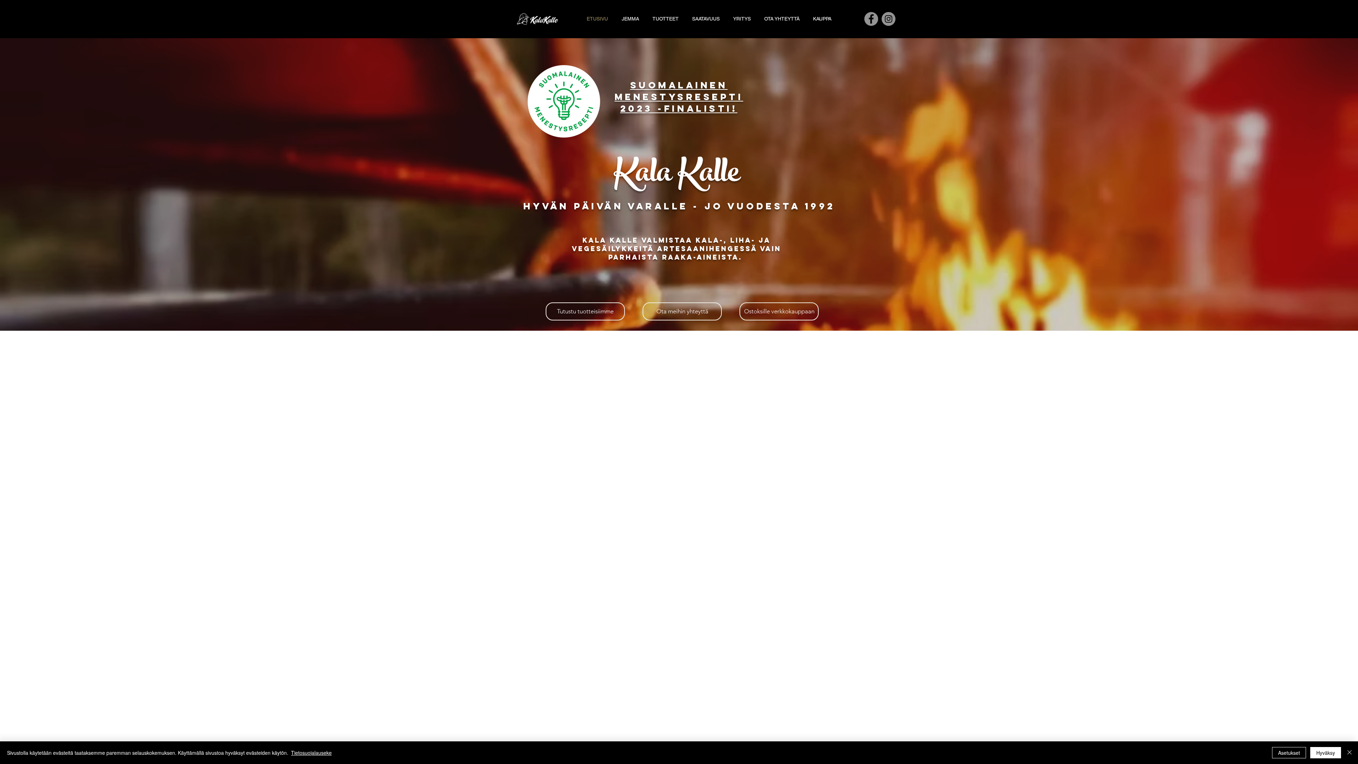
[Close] (1349, 752)
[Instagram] (888, 19)
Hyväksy (1325, 752)
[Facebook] (871, 19)
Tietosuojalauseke (311, 752)
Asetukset (1289, 752)
